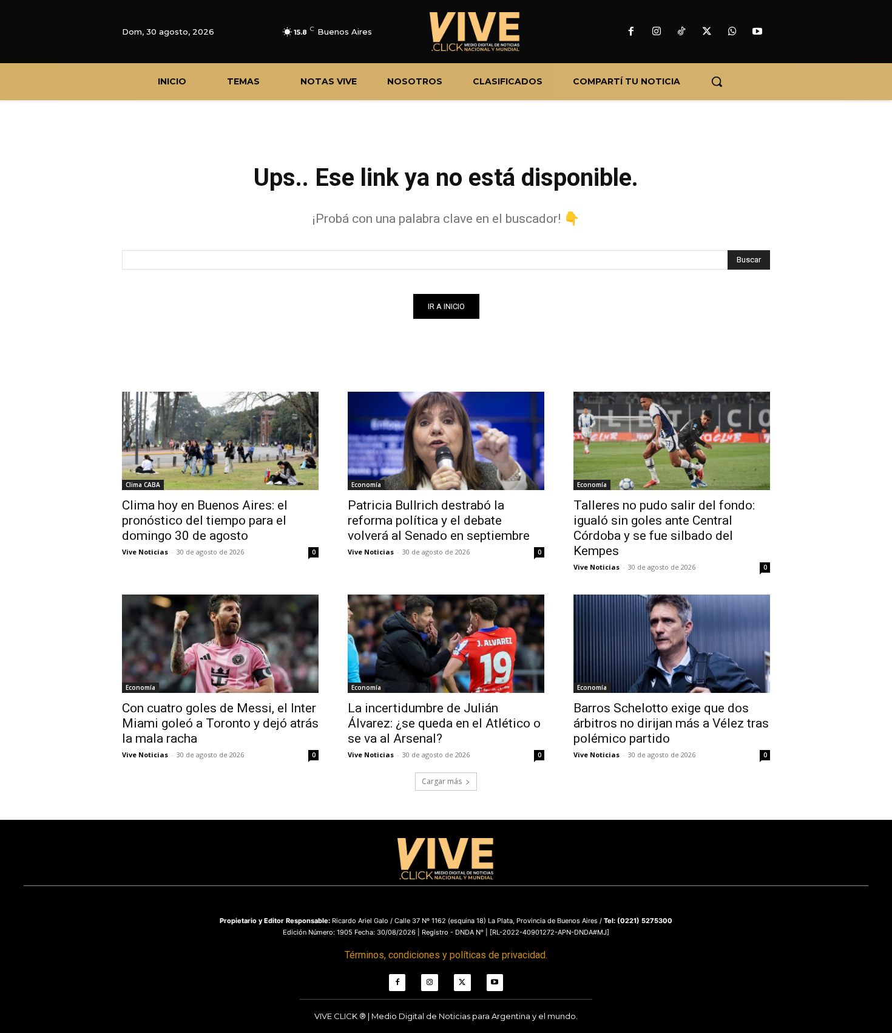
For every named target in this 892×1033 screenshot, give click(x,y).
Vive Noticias (145, 551)
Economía (366, 484)
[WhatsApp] (732, 32)
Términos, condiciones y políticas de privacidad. (446, 955)
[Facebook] (631, 32)
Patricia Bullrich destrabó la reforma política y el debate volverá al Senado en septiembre (439, 520)
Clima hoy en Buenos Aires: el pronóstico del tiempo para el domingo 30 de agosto (205, 520)
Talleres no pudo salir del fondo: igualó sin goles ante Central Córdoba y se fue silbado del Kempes (664, 528)
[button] (716, 81)
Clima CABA (143, 484)
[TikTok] (682, 32)
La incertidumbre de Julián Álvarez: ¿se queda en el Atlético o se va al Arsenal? (444, 723)
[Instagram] (656, 32)
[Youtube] (757, 32)
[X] (707, 32)
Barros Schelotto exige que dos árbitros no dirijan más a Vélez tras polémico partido (671, 723)
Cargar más (442, 781)
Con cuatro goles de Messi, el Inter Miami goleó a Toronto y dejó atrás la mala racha (220, 723)
